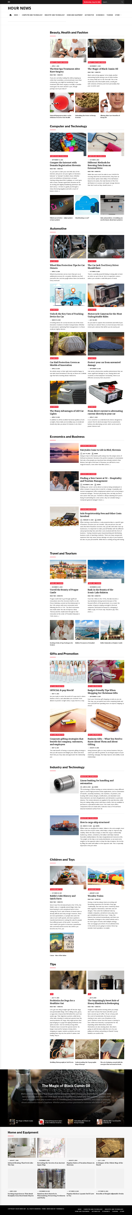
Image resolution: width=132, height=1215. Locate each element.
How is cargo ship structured (94, 822)
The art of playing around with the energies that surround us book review (111, 1064)
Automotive (89, 15)
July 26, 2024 (93, 320)
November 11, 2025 (95, 66)
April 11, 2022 (94, 417)
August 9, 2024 (73, 1160)
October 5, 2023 (94, 160)
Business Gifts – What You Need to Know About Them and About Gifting (105, 742)
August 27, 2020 (94, 748)
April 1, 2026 (55, 66)
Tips (52, 994)
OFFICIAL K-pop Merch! (62, 690)
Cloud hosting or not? (82, 218)
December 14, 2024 (57, 587)
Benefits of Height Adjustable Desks (110, 1194)
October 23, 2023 (74, 1191)
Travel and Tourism (57, 583)
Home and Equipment (75, 15)
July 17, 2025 (55, 998)
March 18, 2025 (56, 320)
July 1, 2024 (101, 1160)
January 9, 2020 (94, 893)
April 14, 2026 (56, 271)
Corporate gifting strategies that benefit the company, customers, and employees (66, 742)
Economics (100, 15)
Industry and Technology (55, 15)
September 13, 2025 (57, 160)
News (16, 15)
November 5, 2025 (44, 1160)
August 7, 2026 (14, 1160)
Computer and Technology (32, 15)
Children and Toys (56, 889)
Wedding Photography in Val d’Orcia (61, 1062)
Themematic (60, 1209)
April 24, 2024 (56, 368)
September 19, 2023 (95, 368)
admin (96, 453)
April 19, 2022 (56, 417)
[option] (66, 1098)
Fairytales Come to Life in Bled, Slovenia (100, 450)
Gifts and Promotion (57, 686)
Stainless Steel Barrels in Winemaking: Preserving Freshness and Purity (51, 1196)
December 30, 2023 (44, 1191)
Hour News (19, 8)
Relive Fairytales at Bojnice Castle (111, 643)
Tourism (110, 15)
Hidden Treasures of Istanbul (84, 643)
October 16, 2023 (103, 1191)
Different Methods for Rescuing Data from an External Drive (99, 165)
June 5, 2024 (13, 1191)
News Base (50, 1209)
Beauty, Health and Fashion (59, 62)
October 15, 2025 (95, 271)
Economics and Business (88, 446)
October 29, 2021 (57, 893)
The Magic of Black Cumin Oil (103, 69)
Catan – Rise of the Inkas (58, 955)
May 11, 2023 (55, 694)
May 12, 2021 (55, 748)
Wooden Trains (95, 896)
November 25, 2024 (95, 587)
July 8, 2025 (93, 998)
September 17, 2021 (95, 696)
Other (117, 15)
